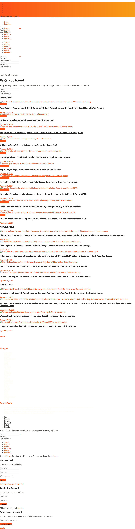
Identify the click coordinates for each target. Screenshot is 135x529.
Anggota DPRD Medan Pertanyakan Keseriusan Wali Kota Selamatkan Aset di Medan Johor (41, 133)
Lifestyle (7, 369)
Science (7, 389)
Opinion (7, 379)
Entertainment (10, 359)
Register (7, 24)
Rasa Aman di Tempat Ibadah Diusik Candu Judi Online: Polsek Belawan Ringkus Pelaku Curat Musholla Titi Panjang (52, 108)
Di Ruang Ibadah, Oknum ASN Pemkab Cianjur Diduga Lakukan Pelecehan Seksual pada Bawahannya (45, 245)
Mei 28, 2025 (4, 240)
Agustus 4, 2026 (6, 331)
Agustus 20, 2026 (6, 281)
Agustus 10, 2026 (6, 270)
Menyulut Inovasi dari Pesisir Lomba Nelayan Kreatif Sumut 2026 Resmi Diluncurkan (38, 326)
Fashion (7, 361)
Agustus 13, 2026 (6, 320)
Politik (6, 11)
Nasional (7, 373)
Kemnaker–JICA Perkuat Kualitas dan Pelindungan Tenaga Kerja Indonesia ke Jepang (38, 182)
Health (6, 365)
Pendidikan (4, 166)
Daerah (7, 7)
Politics (7, 385)
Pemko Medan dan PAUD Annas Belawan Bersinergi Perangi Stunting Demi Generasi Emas (40, 206)
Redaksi (7, 13)
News (6, 377)
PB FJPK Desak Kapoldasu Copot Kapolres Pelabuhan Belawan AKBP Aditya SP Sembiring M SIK (43, 219)
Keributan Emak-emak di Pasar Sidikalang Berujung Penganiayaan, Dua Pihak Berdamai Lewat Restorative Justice (51, 293)
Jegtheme (54, 431)
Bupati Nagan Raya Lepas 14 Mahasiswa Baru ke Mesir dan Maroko (30, 169)
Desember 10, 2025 (7, 310)
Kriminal (7, 9)
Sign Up (20, 484)
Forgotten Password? (8, 484)
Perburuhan (4, 178)
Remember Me (8, 476)
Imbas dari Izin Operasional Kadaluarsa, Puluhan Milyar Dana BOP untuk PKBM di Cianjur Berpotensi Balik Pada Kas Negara (56, 256)
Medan (7, 5)
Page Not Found (11, 75)
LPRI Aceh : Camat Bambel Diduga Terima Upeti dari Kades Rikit (28, 145)
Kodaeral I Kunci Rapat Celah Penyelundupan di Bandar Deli (27, 120)
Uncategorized (10, 397)
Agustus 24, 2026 (6, 211)
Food (6, 363)
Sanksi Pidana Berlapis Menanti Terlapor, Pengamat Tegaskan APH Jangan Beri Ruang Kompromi (44, 266)
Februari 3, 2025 (6, 260)
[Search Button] (20, 28)
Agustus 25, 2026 (6, 112)
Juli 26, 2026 (4, 250)
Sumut (6, 3)
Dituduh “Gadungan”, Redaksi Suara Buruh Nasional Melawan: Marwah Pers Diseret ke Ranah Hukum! (45, 276)
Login (6, 22)
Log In (20, 508)
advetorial (8, 353)
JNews (8, 431)
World (6, 399)
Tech (6, 393)
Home (2, 75)
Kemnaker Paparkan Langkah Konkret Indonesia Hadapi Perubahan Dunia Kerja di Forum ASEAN (43, 194)
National (7, 375)
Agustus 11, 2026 (6, 297)
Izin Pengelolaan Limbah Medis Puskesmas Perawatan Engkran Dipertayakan (35, 157)
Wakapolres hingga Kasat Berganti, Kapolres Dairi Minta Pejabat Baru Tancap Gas (37, 316)
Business (7, 355)
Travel (6, 395)
